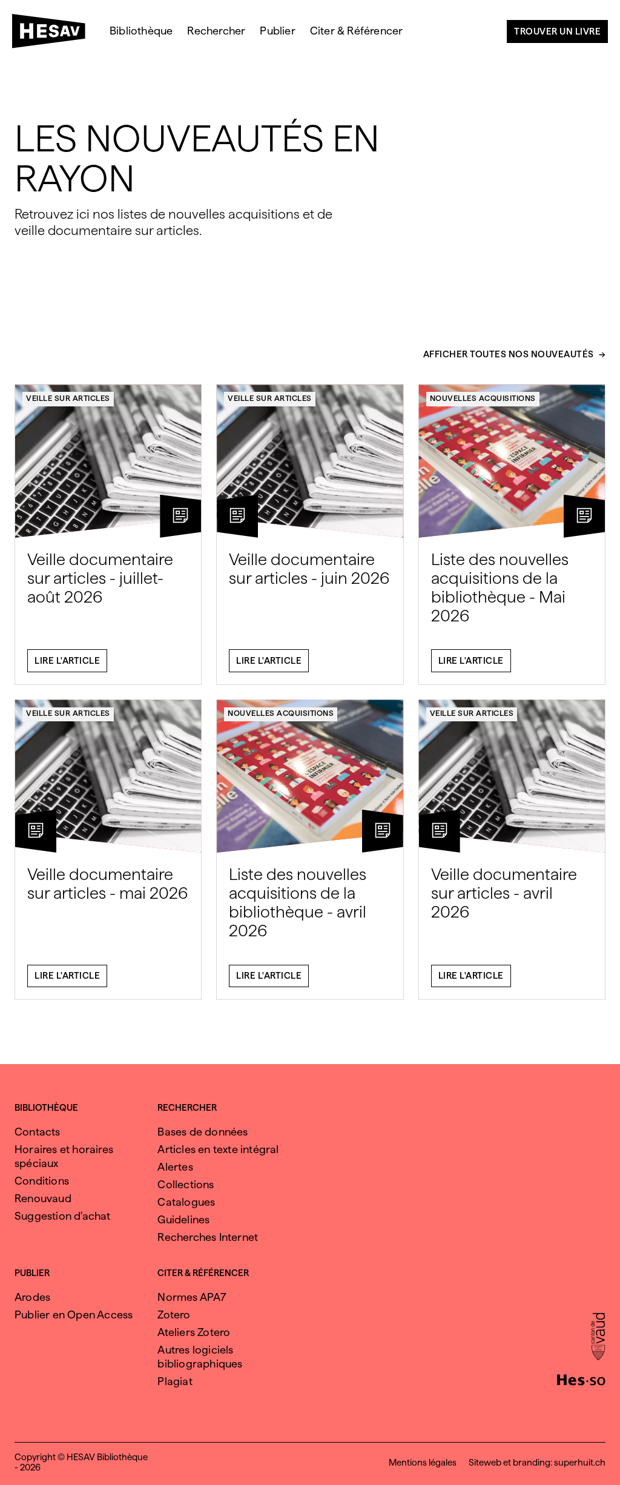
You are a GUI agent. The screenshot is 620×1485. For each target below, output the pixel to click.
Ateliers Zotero (193, 1332)
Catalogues (186, 1202)
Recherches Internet (207, 1237)
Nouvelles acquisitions (483, 398)
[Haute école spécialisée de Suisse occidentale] (581, 1378)
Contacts (38, 1131)
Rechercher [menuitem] (216, 30)
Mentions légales (423, 1462)
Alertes (175, 1166)
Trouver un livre (557, 31)
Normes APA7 (191, 1297)
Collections (185, 1184)
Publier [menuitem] (277, 30)
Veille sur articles (68, 398)
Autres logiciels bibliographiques (199, 1356)
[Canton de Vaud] (597, 1338)
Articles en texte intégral (218, 1149)
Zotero (173, 1314)
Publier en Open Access (74, 1314)
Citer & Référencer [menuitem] (356, 30)
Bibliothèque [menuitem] (141, 30)
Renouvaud (43, 1198)
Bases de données (202, 1131)
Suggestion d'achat (63, 1215)
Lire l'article (67, 660)
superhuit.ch (579, 1462)
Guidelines (183, 1219)
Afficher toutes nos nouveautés (508, 355)
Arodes (32, 1297)
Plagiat (174, 1381)
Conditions (42, 1180)
